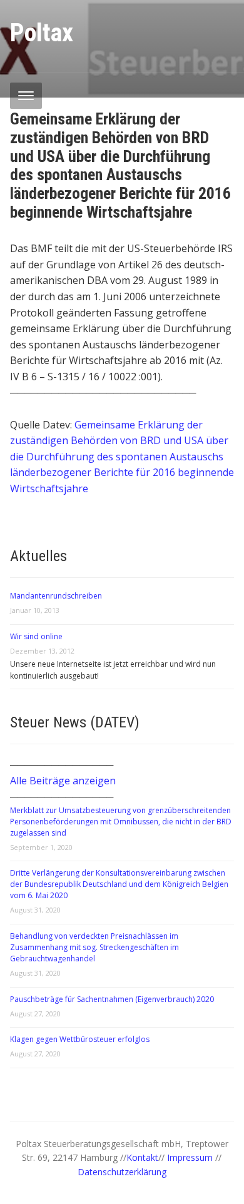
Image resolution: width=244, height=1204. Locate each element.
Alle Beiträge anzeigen (63, 780)
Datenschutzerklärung (122, 1172)
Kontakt (142, 1157)
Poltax (41, 33)
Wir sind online (36, 636)
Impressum (191, 1157)
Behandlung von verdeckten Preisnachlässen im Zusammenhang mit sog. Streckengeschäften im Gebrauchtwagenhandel (94, 947)
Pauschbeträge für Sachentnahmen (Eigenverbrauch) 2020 (112, 999)
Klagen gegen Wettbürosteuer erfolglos (80, 1039)
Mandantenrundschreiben (56, 595)
